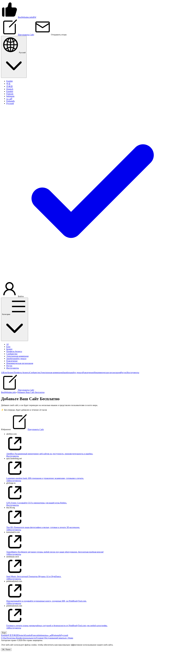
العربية (49, 635)
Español (28, 635)
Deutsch (21, 635)
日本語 (15, 635)
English (4, 635)
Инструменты (12, 368)
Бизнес (9, 349)
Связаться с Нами (65, 638)
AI (7, 344)
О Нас (4, 638)
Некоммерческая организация (19, 363)
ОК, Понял (6, 650)
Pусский (64, 635)
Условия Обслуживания (46, 638)
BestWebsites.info (8, 392)
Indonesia (42, 635)
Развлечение (12, 361)
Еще (4, 633)
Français (34, 635)
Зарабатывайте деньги (16, 358)
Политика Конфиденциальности (21, 638)
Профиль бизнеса (14, 351)
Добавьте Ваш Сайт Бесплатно (31, 392)
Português (56, 635)
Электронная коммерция (17, 356)
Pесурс (9, 366)
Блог (8, 347)
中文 (9, 635)
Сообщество (11, 354)
